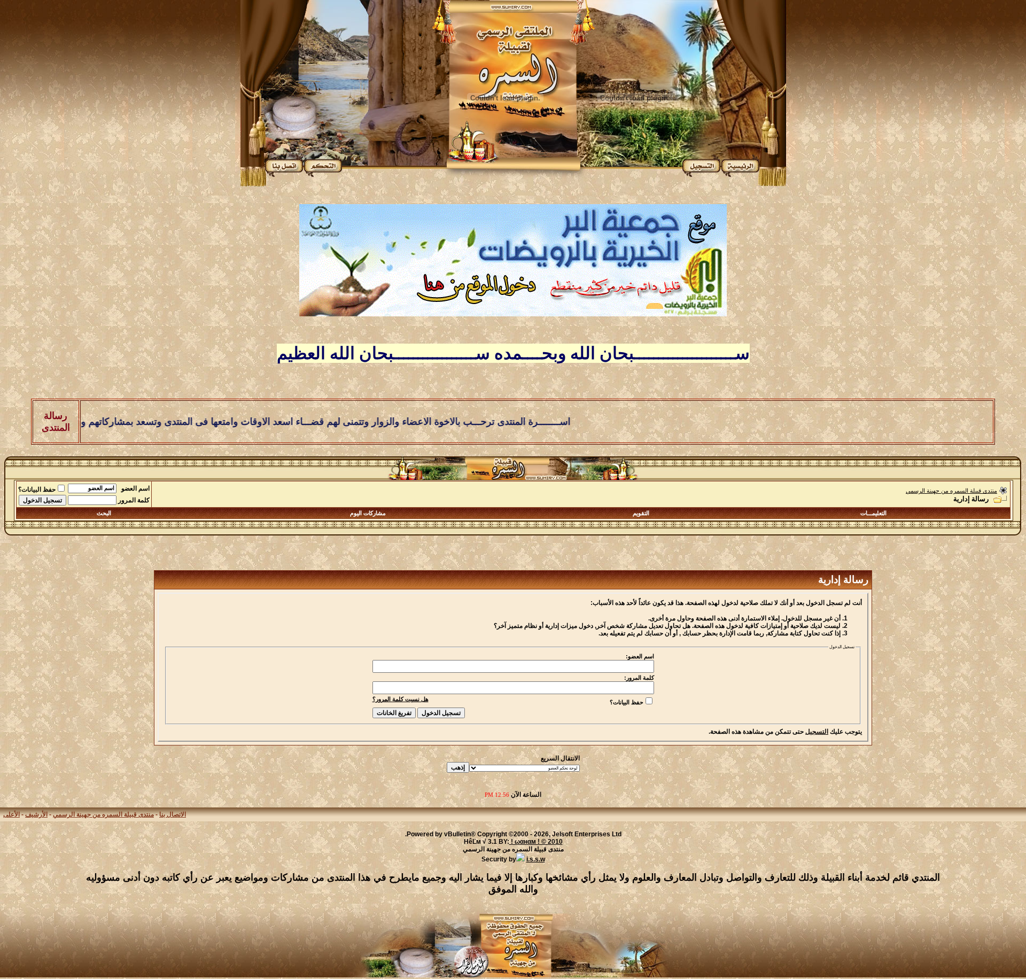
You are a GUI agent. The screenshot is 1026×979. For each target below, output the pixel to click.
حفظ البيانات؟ (37, 489)
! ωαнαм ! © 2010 (536, 841)
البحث (104, 513)
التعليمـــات (873, 513)
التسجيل (816, 731)
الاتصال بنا (172, 814)
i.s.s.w (535, 859)
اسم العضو (135, 488)
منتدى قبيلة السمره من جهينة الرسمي (951, 490)
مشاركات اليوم (368, 513)
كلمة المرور (134, 500)
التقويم (641, 513)
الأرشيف (36, 814)
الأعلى (11, 814)
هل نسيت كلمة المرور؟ (400, 699)
